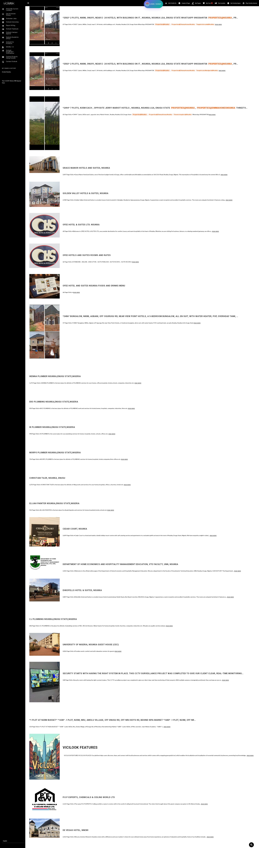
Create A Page (185, 3)
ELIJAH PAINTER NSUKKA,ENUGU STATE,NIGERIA (54, 503)
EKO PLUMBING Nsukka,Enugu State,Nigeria (53, 402)
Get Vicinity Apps (235, 3)
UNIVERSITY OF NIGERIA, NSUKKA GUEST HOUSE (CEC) (91, 644)
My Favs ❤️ (209, 3)
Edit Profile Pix (172, 3)
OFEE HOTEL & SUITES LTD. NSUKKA (81, 224)
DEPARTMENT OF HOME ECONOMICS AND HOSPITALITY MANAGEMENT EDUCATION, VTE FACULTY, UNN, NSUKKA (120, 564)
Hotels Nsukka (6, 72)
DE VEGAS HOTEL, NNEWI (75, 830)
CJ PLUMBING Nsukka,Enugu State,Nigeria (53, 619)
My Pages (198, 3)
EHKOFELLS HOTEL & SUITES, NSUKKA (82, 590)
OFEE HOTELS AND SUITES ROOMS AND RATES (87, 255)
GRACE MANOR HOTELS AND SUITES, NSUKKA (86, 168)
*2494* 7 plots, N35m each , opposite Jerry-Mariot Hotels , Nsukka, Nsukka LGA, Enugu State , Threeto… (155, 108)
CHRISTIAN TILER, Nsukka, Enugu (47, 478)
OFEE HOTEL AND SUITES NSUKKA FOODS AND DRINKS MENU (94, 285)
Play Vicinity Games (251, 3)
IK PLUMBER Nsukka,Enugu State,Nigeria (52, 427)
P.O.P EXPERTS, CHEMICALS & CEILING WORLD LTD (89, 797)
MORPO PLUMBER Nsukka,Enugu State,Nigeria (55, 452)
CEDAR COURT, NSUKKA (75, 529)
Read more (218, 24)
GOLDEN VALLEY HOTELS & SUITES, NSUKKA (85, 193)
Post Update (221, 3)
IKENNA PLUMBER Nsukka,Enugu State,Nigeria (55, 376)
